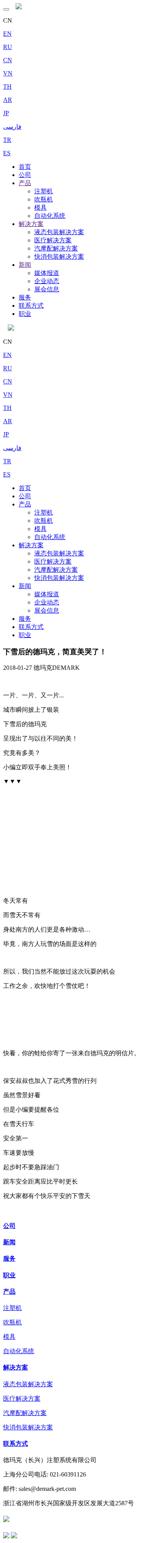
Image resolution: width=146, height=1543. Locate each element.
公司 (25, 175)
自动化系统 (49, 215)
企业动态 (46, 281)
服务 (25, 297)
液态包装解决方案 (59, 232)
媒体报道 (46, 273)
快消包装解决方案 (59, 256)
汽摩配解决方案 (56, 248)
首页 (25, 166)
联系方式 (31, 305)
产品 (25, 183)
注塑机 (43, 191)
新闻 (25, 264)
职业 (25, 313)
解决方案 (31, 224)
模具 (40, 207)
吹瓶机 (43, 199)
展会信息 (46, 289)
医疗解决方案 (53, 240)
